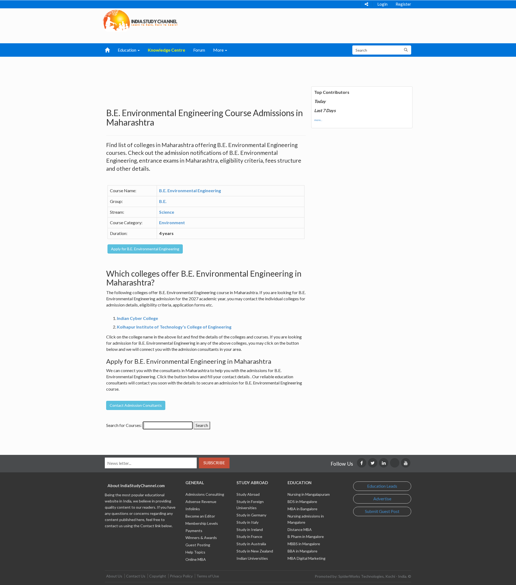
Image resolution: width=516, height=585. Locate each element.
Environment (172, 222)
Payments (193, 530)
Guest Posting (197, 545)
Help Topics (195, 552)
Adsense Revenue (200, 501)
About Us (114, 576)
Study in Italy (247, 522)
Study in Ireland (249, 529)
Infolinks (192, 508)
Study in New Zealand (254, 551)
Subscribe (214, 462)
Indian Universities (252, 558)
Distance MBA (300, 529)
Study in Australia (251, 543)
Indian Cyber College (137, 318)
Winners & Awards (201, 537)
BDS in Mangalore (302, 501)
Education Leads (382, 485)
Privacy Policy (181, 576)
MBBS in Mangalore (304, 543)
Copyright (157, 576)
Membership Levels (201, 523)
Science (166, 212)
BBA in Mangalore (302, 551)
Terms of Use (207, 576)
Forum (199, 49)
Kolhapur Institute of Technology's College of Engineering (174, 326)
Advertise (382, 498)
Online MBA (195, 559)
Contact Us (135, 576)
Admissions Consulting (204, 494)
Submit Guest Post (382, 511)
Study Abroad (248, 494)
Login (382, 4)
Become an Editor (200, 516)
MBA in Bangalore (302, 508)
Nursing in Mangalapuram (309, 494)
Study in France (249, 536)
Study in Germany (251, 515)
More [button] (218, 49)
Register (403, 4)
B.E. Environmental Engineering (190, 190)
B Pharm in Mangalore (306, 536)
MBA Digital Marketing (306, 558)
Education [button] (127, 49)
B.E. (163, 201)
